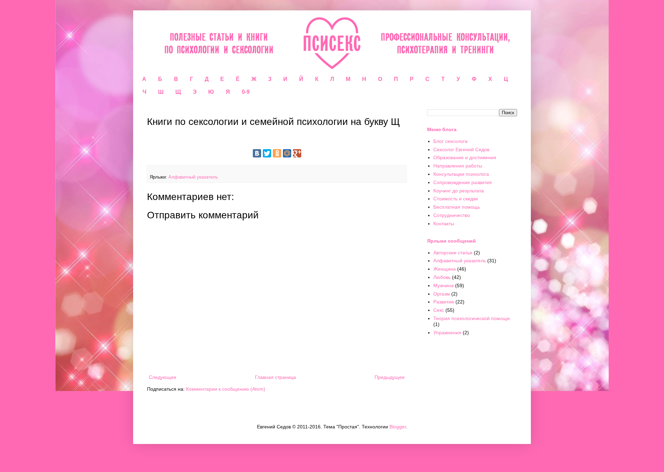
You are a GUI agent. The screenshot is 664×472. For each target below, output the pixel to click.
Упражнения (447, 332)
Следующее (162, 377)
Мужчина (443, 285)
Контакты (443, 223)
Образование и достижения (464, 157)
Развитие (443, 302)
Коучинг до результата (458, 190)
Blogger (397, 426)
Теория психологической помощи (471, 318)
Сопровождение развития (462, 182)
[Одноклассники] (277, 153)
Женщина (444, 269)
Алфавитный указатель (193, 177)
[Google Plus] (297, 153)
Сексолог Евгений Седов (461, 149)
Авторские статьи (452, 252)
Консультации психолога (461, 174)
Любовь (442, 277)
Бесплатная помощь (456, 207)
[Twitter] (267, 153)
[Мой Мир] (287, 153)
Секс (438, 310)
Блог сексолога (450, 141)
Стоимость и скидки (455, 198)
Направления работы (457, 166)
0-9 (246, 92)
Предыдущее (390, 377)
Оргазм (441, 294)
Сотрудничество (451, 215)
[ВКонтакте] (257, 153)
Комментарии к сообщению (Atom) (225, 389)
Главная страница (275, 377)
